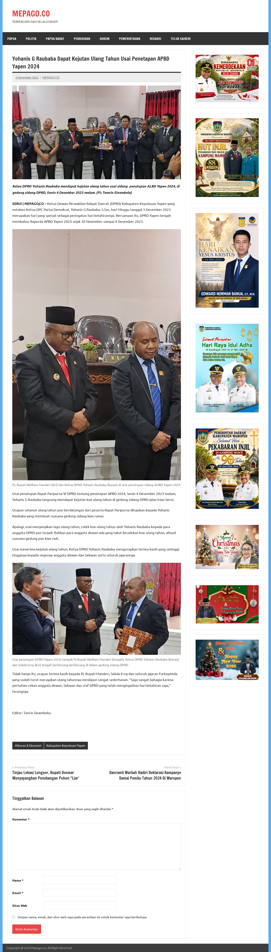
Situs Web (19, 905)
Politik (31, 39)
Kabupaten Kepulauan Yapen (65, 745)
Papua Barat (55, 39)
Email (17, 893)
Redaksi (155, 39)
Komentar (21, 819)
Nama (17, 880)
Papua (11, 39)
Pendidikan (82, 39)
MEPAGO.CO (31, 13)
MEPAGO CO (51, 77)
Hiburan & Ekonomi (28, 745)
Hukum (105, 39)
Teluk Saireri (181, 39)
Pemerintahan (129, 39)
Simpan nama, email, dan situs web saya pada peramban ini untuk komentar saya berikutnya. (82, 917)
